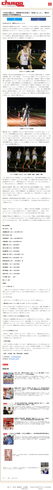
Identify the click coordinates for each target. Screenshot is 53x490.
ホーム (10, 487)
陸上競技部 (6, 364)
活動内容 (20, 487)
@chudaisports (16, 356)
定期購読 (26, 487)
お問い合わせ (25, 488)
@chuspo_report (14, 358)
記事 (15, 487)
